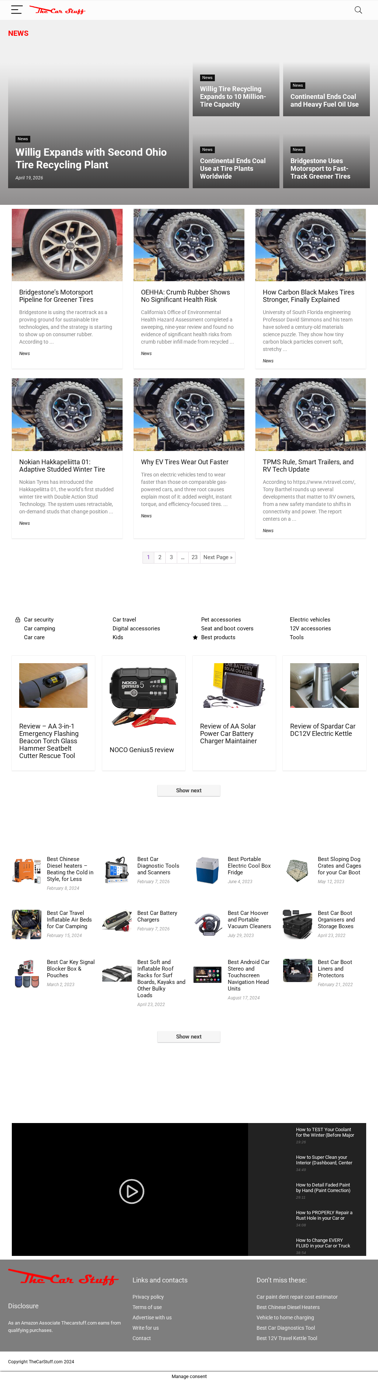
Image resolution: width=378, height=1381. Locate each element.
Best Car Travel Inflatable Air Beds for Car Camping (69, 920)
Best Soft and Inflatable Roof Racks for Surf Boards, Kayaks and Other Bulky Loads (161, 979)
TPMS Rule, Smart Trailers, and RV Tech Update (308, 465)
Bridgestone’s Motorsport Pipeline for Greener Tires (56, 296)
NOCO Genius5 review (142, 750)
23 (194, 557)
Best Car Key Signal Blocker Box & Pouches (71, 969)
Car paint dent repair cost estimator (297, 1297)
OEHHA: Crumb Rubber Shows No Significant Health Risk (185, 296)
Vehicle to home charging (285, 1317)
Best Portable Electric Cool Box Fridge (249, 866)
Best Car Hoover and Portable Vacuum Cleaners (249, 920)
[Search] (358, 10)
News (18, 33)
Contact (142, 1338)
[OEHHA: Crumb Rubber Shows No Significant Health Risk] (189, 213)
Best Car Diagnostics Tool (286, 1328)
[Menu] (17, 10)
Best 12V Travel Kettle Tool (287, 1338)
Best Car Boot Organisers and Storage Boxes (336, 920)
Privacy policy (148, 1297)
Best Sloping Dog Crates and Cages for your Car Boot (339, 866)
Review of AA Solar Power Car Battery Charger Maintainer (228, 734)
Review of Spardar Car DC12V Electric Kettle (322, 730)
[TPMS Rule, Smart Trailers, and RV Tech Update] (310, 383)
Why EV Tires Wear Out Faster (184, 462)
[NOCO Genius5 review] (144, 668)
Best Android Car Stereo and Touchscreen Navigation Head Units (248, 975)
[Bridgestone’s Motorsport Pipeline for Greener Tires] (67, 213)
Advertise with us (152, 1317)
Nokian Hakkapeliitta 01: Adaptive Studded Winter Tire (62, 465)
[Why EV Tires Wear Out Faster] (189, 383)
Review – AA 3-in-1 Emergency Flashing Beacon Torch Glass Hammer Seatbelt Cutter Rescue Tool (49, 741)
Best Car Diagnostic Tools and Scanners (158, 866)
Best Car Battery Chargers (157, 916)
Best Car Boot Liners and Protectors (335, 969)
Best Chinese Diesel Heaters (288, 1307)
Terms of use (147, 1307)
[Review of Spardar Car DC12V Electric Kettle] (324, 668)
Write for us (146, 1328)
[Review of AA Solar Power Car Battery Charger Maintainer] (234, 668)
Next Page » (218, 557)
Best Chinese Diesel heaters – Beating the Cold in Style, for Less (70, 869)
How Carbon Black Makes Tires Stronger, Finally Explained (308, 296)
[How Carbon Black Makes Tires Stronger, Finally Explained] (310, 213)
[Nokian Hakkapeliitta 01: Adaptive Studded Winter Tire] (67, 383)
